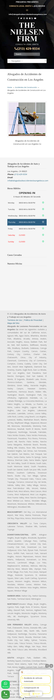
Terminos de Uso (14, 320)
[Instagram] (24, 18)
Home (9, 87)
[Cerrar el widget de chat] (51, 666)
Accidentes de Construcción (26, 87)
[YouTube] (35, 18)
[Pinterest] (27, 18)
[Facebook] (18, 18)
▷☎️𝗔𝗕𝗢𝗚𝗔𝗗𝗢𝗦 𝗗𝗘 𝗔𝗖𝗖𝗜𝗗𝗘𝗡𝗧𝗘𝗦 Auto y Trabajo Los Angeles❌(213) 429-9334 (27, 32)
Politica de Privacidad (33, 320)
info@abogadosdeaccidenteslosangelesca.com (28, 14)
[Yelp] (32, 18)
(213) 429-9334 (39, 6)
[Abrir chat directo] (47, 666)
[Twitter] (21, 18)
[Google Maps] (30, 18)
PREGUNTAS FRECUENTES (27, 2)
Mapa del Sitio (13, 323)
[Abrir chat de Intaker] (23, 698)
